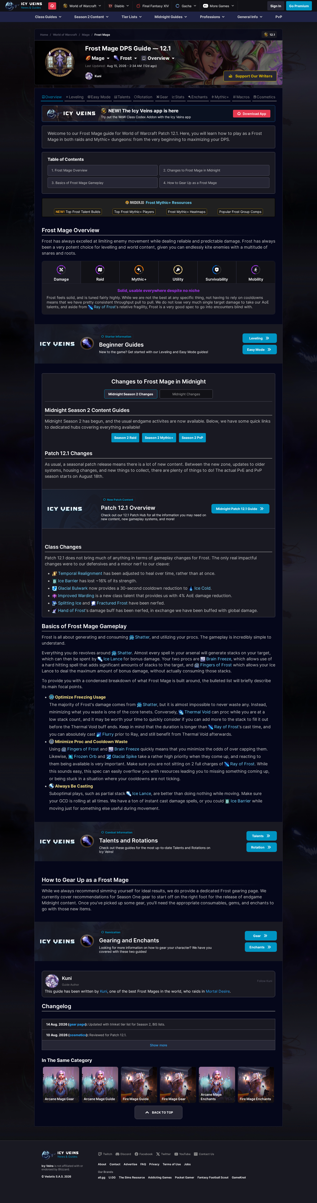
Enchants (199, 97)
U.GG (112, 1177)
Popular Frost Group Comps (240, 212)
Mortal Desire (218, 991)
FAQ (143, 1164)
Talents (124, 97)
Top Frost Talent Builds (78, 212)
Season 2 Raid (125, 438)
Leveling (76, 97)
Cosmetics (266, 97)
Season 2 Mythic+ (159, 438)
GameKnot (239, 1177)
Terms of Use (172, 1164)
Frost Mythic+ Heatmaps (186, 212)
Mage (86, 34)
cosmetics (78, 1035)
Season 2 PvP (192, 438)
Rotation (144, 97)
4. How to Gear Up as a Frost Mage (190, 183)
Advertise (130, 1164)
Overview (53, 97)
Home (44, 34)
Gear (164, 97)
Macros (242, 97)
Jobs (187, 1164)
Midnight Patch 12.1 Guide (236, 509)
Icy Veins (48, 1166)
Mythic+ (222, 97)
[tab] (61, 272)
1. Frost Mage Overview (69, 170)
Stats (179, 97)
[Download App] (52, 5)
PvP (278, 17)
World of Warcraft (65, 34)
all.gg (101, 1177)
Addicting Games (160, 1177)
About (102, 1164)
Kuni (103, 991)
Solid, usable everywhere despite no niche (158, 290)
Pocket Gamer (184, 1177)
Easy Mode (100, 97)
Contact (115, 1164)
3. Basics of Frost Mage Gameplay (78, 183)
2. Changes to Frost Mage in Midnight (191, 170)
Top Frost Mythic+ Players (134, 212)
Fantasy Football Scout (213, 1177)
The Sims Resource (132, 1177)
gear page (77, 1024)
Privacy (154, 1164)
